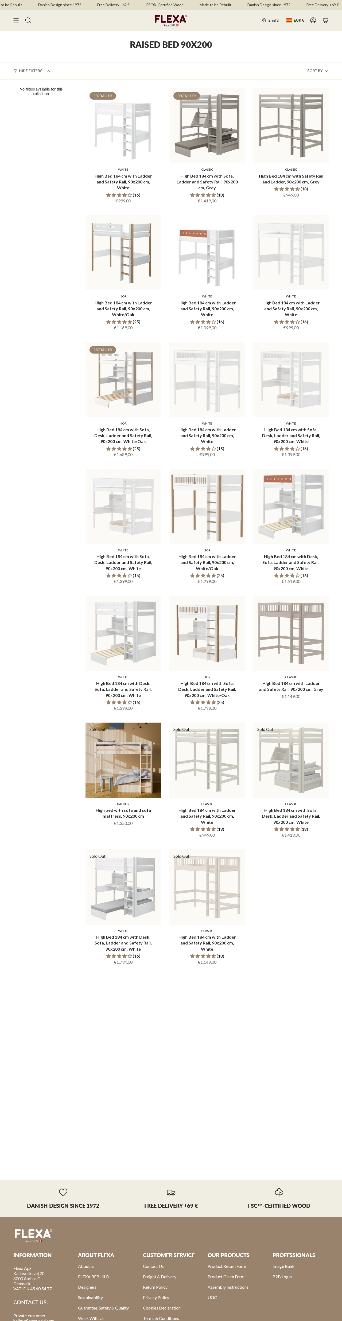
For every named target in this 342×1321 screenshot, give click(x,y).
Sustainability (90, 1297)
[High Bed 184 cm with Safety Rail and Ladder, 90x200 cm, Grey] (291, 125)
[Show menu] (16, 20)
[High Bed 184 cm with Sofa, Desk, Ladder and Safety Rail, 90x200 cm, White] (291, 379)
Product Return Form (227, 1266)
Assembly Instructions (228, 1286)
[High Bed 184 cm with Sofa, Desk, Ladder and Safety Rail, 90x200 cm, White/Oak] (123, 379)
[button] (119, 194)
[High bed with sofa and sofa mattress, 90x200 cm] (123, 760)
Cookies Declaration (162, 1307)
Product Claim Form (226, 1276)
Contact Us (153, 1266)
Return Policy (155, 1286)
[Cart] (325, 20)
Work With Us (91, 1318)
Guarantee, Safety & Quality (103, 1307)
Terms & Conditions (161, 1318)
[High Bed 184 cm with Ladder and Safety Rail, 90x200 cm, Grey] (291, 633)
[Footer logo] (33, 1235)
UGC (212, 1297)
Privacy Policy (156, 1297)
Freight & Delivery (159, 1276)
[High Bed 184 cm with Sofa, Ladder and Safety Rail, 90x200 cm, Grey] (207, 125)
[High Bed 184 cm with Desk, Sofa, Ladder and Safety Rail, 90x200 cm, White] (291, 506)
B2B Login (282, 1276)
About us (86, 1266)
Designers (87, 1286)
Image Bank (283, 1266)
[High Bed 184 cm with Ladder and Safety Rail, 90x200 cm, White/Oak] (123, 252)
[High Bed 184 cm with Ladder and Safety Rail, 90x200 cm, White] (123, 125)
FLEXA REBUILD (93, 1276)
